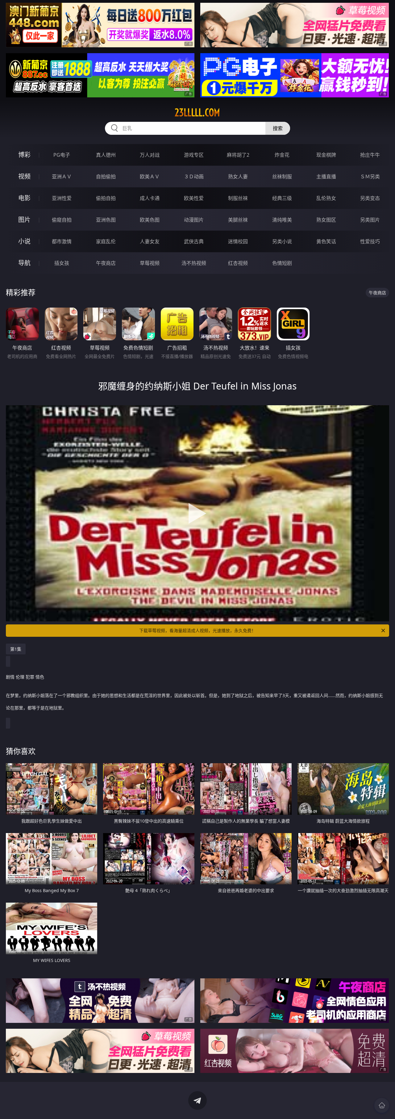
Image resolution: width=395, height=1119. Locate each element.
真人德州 (106, 154)
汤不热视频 (193, 263)
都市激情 (62, 241)
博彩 (24, 155)
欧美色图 (150, 219)
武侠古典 (194, 241)
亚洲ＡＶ (62, 176)
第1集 (15, 649)
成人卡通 (150, 198)
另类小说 (282, 241)
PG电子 (61, 154)
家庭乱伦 (106, 241)
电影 (24, 198)
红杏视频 (238, 263)
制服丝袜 (238, 198)
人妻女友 (150, 241)
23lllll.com (197, 112)
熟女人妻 (238, 176)
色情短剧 (282, 263)
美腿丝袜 (238, 219)
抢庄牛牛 (370, 154)
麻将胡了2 (238, 154)
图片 (24, 219)
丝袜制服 (282, 176)
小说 (24, 241)
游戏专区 (194, 154)
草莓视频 (150, 263)
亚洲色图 (106, 219)
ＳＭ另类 (370, 176)
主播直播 (326, 176)
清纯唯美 (282, 219)
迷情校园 (238, 241)
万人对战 (150, 154)
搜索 (278, 128)
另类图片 (370, 219)
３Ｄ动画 (194, 176)
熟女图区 (326, 219)
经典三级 (282, 198)
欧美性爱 (194, 198)
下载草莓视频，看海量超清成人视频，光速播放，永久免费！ (197, 630)
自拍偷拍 (106, 176)
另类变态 (370, 198)
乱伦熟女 (326, 198)
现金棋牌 (326, 154)
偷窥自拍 (62, 219)
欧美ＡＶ (150, 176)
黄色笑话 (326, 241)
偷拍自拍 (106, 198)
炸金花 (282, 154)
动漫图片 (194, 219)
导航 (24, 263)
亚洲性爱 (62, 198)
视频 (24, 176)
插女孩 (61, 263)
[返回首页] (381, 1105)
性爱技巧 (370, 241)
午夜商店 (106, 263)
